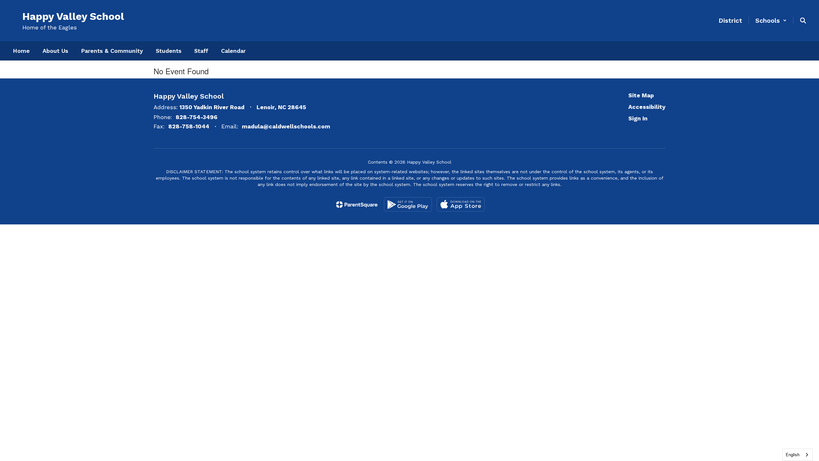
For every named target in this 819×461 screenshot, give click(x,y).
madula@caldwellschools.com (286, 126)
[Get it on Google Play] (408, 204)
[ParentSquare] (357, 204)
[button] (771, 20)
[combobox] (797, 455)
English (792, 454)
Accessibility (646, 106)
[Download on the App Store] (461, 204)
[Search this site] (803, 20)
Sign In (638, 118)
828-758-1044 (188, 126)
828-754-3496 (197, 117)
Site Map (641, 95)
